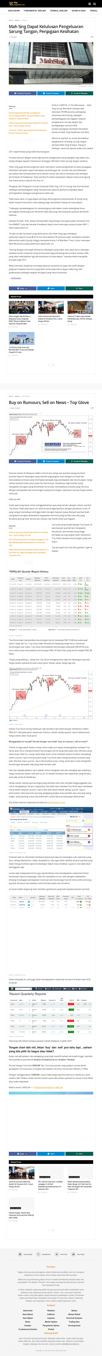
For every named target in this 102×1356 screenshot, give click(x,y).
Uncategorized (74, 1325)
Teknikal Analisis (58, 10)
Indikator (51, 1314)
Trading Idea (74, 1321)
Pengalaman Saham (51, 1325)
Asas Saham (14, 10)
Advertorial (27, 1310)
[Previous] (26, 140)
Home (11, 20)
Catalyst (24, 20)
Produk (51, 1329)
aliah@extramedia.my (70, 1344)
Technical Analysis (74, 1318)
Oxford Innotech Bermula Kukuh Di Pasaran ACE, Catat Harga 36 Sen (50, 318)
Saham (17, 20)
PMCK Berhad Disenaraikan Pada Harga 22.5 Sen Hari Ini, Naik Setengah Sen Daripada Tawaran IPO (29, 552)
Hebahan (51, 1310)
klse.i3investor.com (56, 802)
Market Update (51, 1321)
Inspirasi (51, 1318)
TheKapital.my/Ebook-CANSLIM (48, 1087)
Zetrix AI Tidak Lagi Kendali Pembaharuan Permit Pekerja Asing (80, 318)
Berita (27, 1321)
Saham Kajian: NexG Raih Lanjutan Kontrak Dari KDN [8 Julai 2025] (21, 1215)
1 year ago (14, 327)
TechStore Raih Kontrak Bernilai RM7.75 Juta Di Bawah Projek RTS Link (21, 349)
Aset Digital (28, 1318)
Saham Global (79, 10)
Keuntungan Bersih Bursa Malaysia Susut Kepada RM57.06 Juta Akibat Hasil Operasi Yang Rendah (27, 116)
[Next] (31, 140)
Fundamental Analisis (35, 10)
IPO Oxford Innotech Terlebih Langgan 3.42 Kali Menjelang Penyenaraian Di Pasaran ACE (28, 542)
